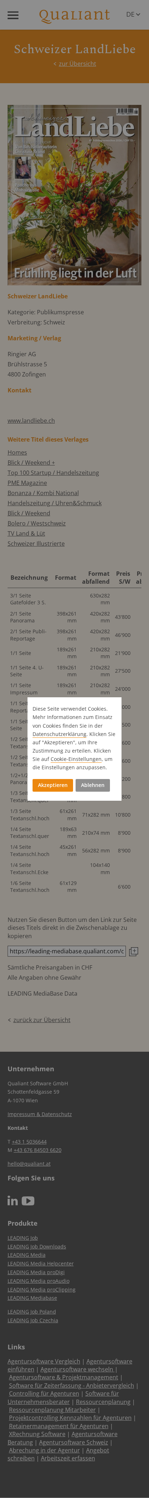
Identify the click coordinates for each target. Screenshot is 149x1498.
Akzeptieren (53, 785)
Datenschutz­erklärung (59, 734)
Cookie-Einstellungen (76, 759)
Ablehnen (93, 785)
